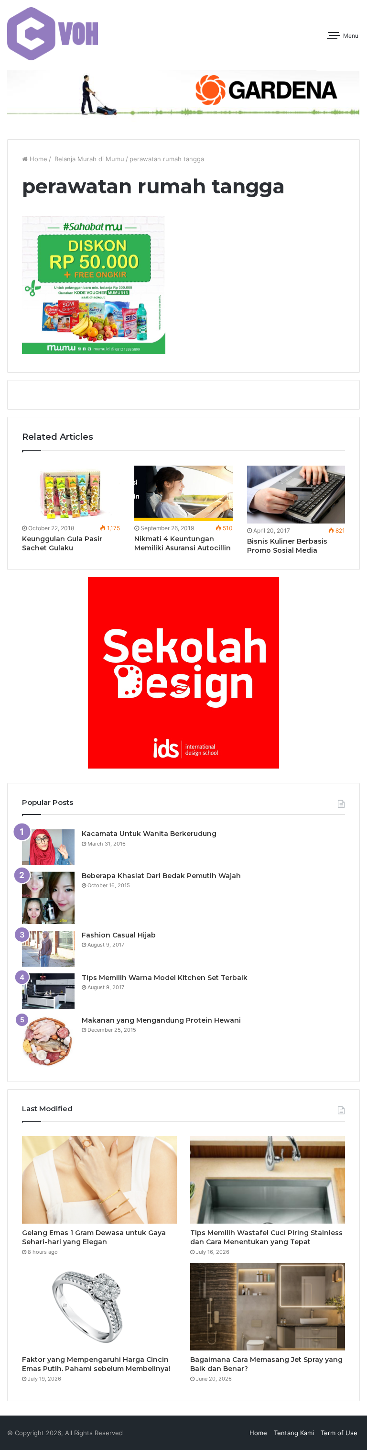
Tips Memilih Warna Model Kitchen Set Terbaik (165, 977)
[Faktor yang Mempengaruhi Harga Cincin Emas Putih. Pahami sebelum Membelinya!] (99, 1306)
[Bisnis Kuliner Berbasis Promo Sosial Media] (296, 495)
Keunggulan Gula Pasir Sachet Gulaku (62, 543)
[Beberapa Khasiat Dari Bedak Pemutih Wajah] (48, 897)
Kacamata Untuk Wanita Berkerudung (149, 833)
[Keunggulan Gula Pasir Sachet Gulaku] (71, 493)
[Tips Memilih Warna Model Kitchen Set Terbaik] (48, 991)
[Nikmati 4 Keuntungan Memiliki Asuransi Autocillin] (183, 493)
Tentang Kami (294, 1433)
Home (37, 159)
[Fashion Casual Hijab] (48, 949)
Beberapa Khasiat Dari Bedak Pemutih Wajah (161, 875)
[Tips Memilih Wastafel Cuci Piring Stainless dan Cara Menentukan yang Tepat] (267, 1180)
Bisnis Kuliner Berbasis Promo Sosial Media (287, 546)
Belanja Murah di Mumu (88, 159)
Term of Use (339, 1433)
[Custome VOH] (52, 33)
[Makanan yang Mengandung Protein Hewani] (48, 1041)
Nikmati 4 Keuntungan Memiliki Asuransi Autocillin (182, 543)
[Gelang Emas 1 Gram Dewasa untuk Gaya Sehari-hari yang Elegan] (99, 1180)
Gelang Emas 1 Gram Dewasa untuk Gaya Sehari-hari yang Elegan (94, 1237)
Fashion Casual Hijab (119, 935)
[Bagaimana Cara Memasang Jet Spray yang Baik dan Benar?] (267, 1306)
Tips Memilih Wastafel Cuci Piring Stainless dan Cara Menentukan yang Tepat (266, 1237)
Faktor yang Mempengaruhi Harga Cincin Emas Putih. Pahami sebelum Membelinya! (96, 1364)
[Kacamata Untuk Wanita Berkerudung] (48, 847)
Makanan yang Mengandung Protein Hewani (161, 1020)
